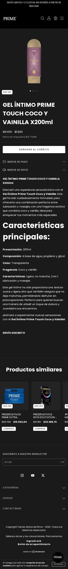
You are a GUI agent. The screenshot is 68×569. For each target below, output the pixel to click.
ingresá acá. (34, 540)
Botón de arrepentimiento (34, 544)
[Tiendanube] (34, 552)
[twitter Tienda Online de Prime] (43, 475)
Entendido (58, 564)
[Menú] (62, 19)
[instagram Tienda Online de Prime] (22, 475)
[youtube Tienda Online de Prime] (33, 475)
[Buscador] (42, 19)
